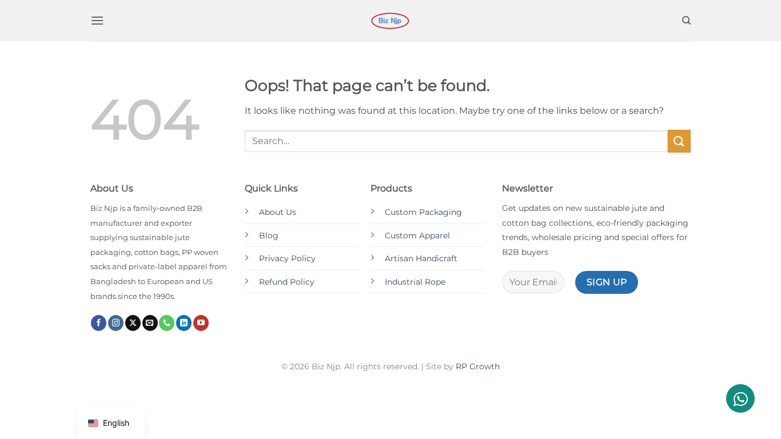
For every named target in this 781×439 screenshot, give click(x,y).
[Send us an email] (150, 323)
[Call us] (166, 323)
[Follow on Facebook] (98, 323)
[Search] (686, 20)
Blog (268, 235)
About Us (277, 212)
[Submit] (679, 141)
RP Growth (478, 366)
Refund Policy (286, 282)
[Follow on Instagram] (115, 323)
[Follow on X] (133, 323)
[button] (97, 20)
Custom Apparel (417, 235)
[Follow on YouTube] (201, 323)
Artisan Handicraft (421, 258)
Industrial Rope (415, 282)
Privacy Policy (287, 258)
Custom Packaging (423, 212)
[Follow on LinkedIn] (184, 323)
